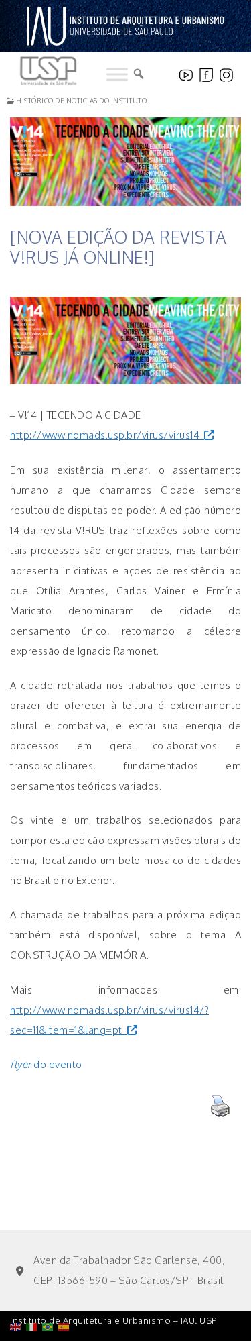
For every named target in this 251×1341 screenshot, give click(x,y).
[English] (18, 1292)
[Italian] (34, 1292)
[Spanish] (66, 1292)
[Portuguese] (50, 1292)
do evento (46, 1064)
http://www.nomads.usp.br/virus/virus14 (104, 435)
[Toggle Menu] (117, 74)
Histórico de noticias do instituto (81, 101)
